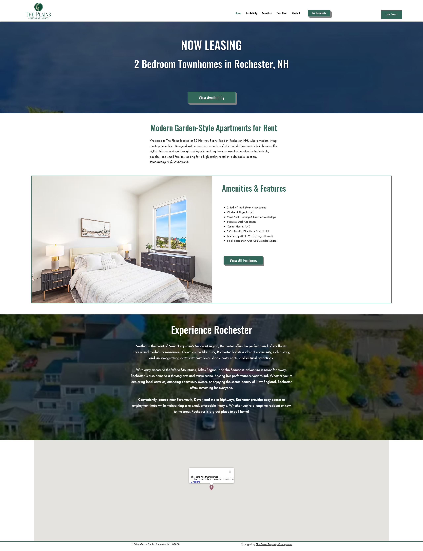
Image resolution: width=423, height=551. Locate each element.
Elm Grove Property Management (274, 544)
